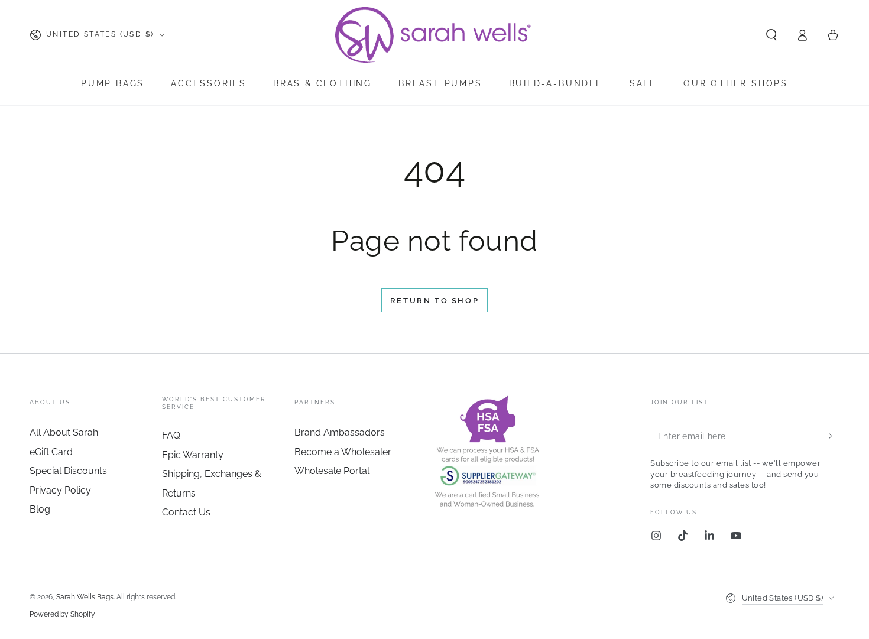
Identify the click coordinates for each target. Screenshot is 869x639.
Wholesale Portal (331, 470)
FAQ (171, 435)
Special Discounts (68, 470)
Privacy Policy (60, 490)
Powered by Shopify (62, 614)
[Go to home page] (434, 35)
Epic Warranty (192, 454)
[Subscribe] (832, 436)
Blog (40, 509)
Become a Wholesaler (342, 452)
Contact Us (186, 512)
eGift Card (51, 452)
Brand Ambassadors (339, 432)
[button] (771, 35)
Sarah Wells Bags (85, 597)
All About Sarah (64, 432)
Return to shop (434, 300)
